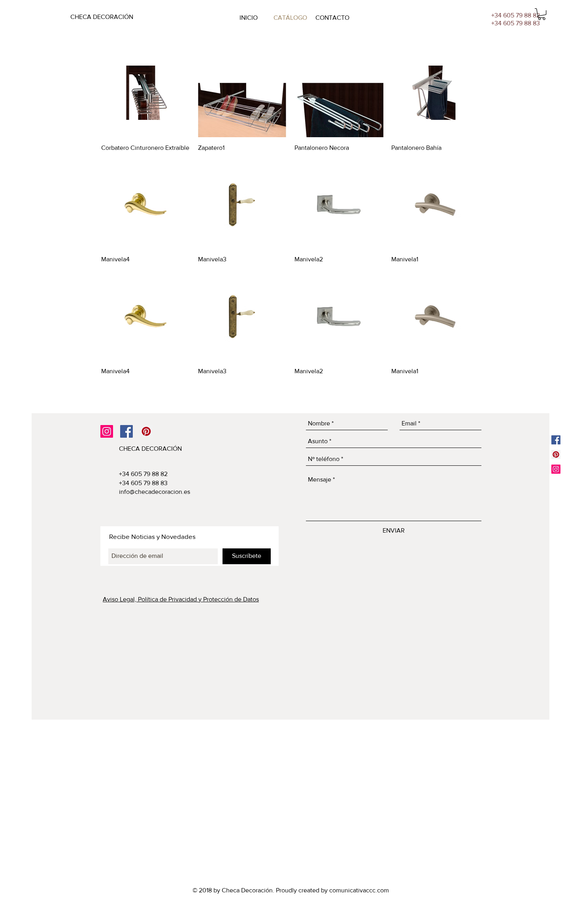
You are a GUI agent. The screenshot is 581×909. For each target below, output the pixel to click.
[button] (542, 14)
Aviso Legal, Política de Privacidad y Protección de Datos (181, 599)
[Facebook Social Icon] (126, 431)
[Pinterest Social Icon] (146, 431)
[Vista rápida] (145, 92)
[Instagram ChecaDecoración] (555, 469)
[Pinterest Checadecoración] (555, 454)
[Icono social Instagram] (106, 431)
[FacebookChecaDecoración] (555, 439)
